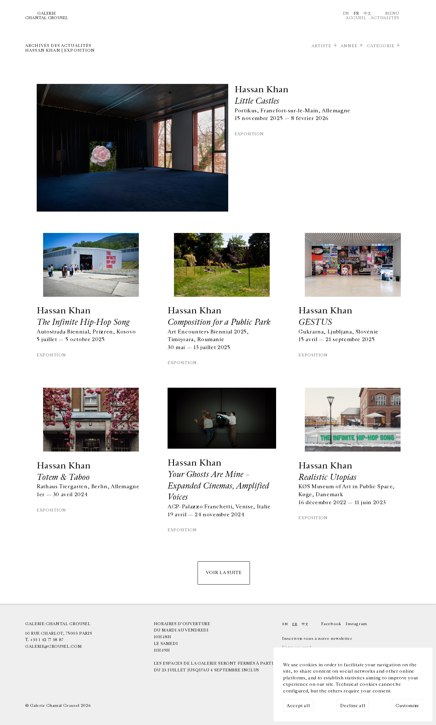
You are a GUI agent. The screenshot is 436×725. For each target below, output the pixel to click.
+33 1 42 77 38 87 (47, 639)
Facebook (331, 623)
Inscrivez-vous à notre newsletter (317, 638)
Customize (407, 705)
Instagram (356, 623)
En (346, 13)
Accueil (356, 17)
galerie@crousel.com (53, 646)
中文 (368, 13)
